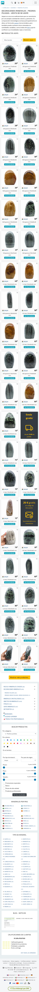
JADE (25, 871)
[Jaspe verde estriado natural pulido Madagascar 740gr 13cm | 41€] (10, 239)
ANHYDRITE (8, 844)
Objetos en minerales (13, 701)
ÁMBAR (7, 906)
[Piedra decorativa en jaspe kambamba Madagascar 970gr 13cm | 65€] (10, 360)
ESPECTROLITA (9, 901)
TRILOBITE (8, 896)
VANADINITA (8, 899)
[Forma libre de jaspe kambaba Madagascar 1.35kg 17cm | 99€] (10, 653)
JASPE (7, 874)
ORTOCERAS (8, 881)
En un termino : (7, 750)
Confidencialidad (25, 961)
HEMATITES (8, 871)
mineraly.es (31, 977)
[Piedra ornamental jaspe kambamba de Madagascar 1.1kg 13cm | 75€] (10, 478)
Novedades (8, 714)
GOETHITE (27, 869)
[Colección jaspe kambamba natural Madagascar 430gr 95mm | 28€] (10, 115)
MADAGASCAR (28, 818)
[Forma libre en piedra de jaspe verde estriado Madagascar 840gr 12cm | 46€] (29, 239)
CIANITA (26, 851)
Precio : (5, 765)
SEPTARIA (26, 891)
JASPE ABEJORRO (29, 874)
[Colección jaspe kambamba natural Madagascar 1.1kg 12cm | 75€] (29, 478)
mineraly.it (20, 977)
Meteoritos (9, 709)
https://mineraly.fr (19, 971)
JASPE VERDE (27, 904)
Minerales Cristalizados (14, 698)
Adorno (13, 7)
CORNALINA (8, 854)
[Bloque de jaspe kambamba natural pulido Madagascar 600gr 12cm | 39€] (29, 146)
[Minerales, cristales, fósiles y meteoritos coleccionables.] (2, 3)
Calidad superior (10, 716)
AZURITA (26, 846)
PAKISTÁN (8, 823)
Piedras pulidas (11, 692)
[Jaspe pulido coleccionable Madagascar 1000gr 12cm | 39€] (10, 177)
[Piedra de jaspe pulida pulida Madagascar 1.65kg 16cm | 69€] (29, 391)
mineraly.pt (20, 980)
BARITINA (8, 849)
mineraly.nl (9, 980)
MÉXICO (8, 820)
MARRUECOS (10, 818)
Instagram (27, 967)
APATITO (26, 844)
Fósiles (8, 704)
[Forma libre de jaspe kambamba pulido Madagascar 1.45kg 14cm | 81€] (29, 537)
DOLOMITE (8, 864)
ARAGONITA (8, 846)
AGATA (7, 839)
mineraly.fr (12, 975)
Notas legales (15, 961)
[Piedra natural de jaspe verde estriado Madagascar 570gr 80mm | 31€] (29, 115)
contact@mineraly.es (22, 969)
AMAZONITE (8, 841)
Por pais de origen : (27, 757)
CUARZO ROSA (9, 861)
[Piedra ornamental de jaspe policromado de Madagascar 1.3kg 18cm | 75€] (10, 508)
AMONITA (26, 841)
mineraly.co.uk (24, 975)
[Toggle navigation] (35, 3)
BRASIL (8, 808)
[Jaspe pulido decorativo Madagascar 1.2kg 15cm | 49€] (29, 270)
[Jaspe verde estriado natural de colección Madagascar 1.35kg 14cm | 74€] (29, 449)
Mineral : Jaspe (28, 40)
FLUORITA (26, 866)
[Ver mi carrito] (18, 3)
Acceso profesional (29, 963)
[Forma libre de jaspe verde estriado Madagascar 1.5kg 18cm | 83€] (10, 566)
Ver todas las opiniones (28, 953)
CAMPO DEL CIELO (29, 899)
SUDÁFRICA (8, 828)
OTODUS (26, 881)
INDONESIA (9, 816)
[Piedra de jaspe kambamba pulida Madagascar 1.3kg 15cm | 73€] (10, 420)
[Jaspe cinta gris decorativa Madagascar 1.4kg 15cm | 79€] (10, 537)
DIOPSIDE (26, 861)
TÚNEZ (8, 826)
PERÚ (25, 820)
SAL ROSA (8, 891)
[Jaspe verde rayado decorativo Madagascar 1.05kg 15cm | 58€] (29, 300)
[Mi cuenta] (15, 3)
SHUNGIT (7, 894)
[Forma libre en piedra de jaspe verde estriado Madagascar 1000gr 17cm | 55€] (10, 300)
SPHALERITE (27, 894)
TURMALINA (27, 896)
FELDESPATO (9, 866)
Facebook (18, 967)
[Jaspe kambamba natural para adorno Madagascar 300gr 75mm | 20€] (10, 53)
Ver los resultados (19, 795)
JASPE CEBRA (27, 901)
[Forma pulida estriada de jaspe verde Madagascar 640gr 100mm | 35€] (10, 146)
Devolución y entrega (15, 963)
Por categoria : (7, 731)
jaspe (6, 63)
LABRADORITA (9, 876)
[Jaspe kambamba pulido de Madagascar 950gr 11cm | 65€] (29, 360)
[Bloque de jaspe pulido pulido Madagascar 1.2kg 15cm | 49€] (10, 270)
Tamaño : (5, 777)
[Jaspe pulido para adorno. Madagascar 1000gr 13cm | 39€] (10, 208)
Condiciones (6, 961)
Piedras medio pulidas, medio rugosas (17, 695)
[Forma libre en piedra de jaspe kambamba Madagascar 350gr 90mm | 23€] (29, 53)
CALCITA (26, 849)
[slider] (4, 767)
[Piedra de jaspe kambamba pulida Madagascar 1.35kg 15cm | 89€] (29, 595)
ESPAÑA (26, 811)
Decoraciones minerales (14, 689)
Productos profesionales (14, 719)
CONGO (26, 808)
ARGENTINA (27, 805)
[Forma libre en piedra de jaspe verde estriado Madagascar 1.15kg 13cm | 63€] (29, 331)
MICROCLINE (27, 879)
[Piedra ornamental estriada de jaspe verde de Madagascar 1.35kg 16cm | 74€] (10, 449)
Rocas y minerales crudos (14, 686)
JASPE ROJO (8, 904)
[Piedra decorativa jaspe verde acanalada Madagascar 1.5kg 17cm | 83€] (29, 566)
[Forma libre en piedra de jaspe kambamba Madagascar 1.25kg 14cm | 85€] (10, 595)
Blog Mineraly (8, 967)
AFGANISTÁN (9, 805)
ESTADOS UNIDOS (29, 826)
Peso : (5, 771)
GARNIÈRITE (8, 869)
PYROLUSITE (27, 884)
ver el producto (9, 71)
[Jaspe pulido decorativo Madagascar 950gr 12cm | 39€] (29, 177)
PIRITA (7, 884)
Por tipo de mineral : (9, 757)
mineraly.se (31, 980)
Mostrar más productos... (19, 677)
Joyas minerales (11, 706)
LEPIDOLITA (27, 876)
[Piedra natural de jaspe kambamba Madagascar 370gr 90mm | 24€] (10, 84)
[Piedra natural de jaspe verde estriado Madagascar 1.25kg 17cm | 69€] (10, 391)
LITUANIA (27, 816)
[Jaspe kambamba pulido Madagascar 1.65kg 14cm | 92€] (29, 624)
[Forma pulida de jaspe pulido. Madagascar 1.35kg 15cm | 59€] (10, 331)
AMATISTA (26, 839)
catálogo (6, 7)
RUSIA (26, 823)
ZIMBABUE (27, 828)
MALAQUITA (8, 879)
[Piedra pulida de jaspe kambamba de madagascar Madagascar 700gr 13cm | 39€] (29, 208)
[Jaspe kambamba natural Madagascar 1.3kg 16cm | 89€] (10, 624)
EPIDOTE (26, 864)
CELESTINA (8, 851)
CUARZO (26, 854)
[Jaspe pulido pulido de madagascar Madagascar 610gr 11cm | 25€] (29, 84)
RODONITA (8, 886)
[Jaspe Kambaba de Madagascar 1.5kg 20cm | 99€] (29, 653)
